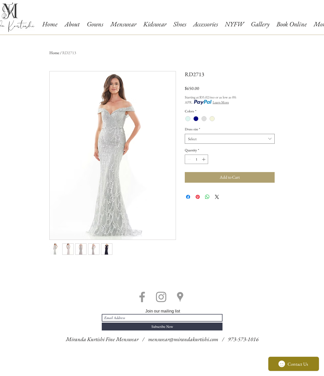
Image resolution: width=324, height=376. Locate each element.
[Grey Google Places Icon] (180, 297)
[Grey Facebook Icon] (142, 297)
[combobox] (230, 139)
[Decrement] (189, 159)
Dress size (192, 129)
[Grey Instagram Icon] (161, 297)
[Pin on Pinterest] (198, 197)
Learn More (221, 102)
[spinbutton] (196, 159)
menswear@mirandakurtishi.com (183, 339)
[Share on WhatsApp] (207, 197)
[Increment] (204, 159)
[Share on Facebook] (188, 197)
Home (54, 52)
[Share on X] (217, 197)
